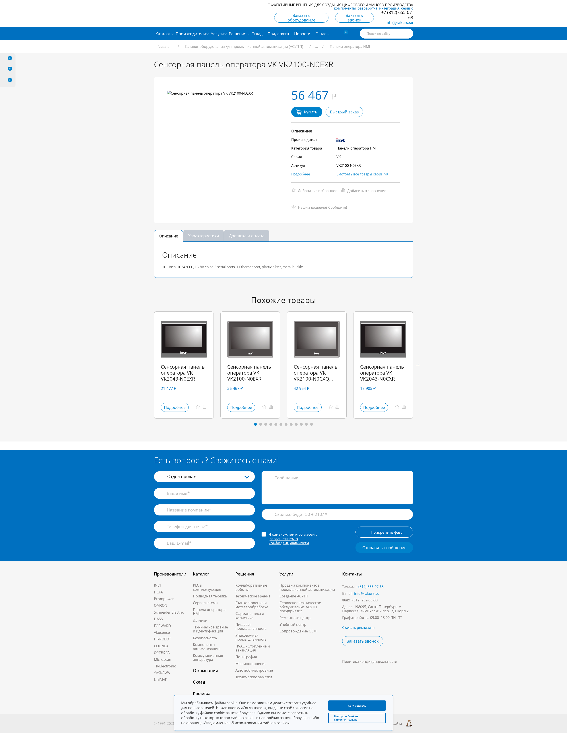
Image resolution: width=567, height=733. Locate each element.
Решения (244, 574)
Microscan (162, 659)
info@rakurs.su (399, 22)
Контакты (352, 574)
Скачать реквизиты (358, 628)
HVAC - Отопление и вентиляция (252, 648)
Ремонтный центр (295, 617)
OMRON (160, 605)
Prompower (164, 598)
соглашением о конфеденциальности (289, 541)
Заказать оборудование (301, 18)
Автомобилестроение (254, 670)
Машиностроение (250, 663)
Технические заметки (253, 677)
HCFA (158, 592)
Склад (199, 682)
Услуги (286, 574)
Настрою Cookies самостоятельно (346, 717)
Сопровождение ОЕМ (298, 631)
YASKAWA (162, 672)
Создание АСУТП (294, 596)
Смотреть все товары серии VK (362, 174)
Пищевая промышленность (250, 626)
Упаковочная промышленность (250, 637)
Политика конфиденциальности (369, 661)
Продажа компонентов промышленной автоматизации (307, 587)
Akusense (162, 632)
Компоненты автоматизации (206, 646)
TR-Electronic (165, 666)
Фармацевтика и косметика (249, 615)
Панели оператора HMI (209, 611)
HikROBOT (162, 639)
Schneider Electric (169, 612)
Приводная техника (210, 596)
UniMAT (160, 679)
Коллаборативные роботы (251, 587)
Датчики (200, 620)
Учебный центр (293, 624)
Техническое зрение (252, 596)
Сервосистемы (205, 602)
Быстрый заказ (344, 112)
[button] (418, 365)
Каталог (201, 574)
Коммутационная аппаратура (208, 657)
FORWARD (162, 625)
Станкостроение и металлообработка (251, 604)
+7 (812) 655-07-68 (397, 14)
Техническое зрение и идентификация (210, 629)
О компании (205, 670)
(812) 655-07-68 (371, 586)
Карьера (202, 693)
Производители (170, 574)
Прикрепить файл (387, 532)
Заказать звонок (354, 18)
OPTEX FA (162, 652)
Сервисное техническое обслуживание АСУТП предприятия (300, 606)
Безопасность (205, 638)
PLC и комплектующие (207, 587)
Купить (310, 112)
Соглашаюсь (357, 706)
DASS (158, 618)
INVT (158, 585)
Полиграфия (246, 656)
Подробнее (300, 174)
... (316, 46)
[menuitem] (257, 33)
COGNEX (161, 646)
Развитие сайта (389, 723)
